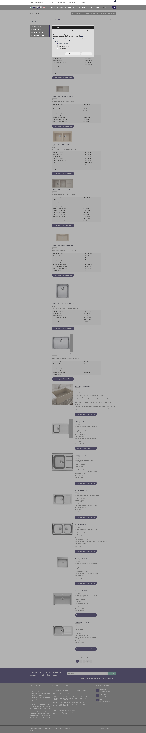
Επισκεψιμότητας (64, 46)
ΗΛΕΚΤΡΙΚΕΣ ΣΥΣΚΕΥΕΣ (37, 35)
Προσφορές (98, 7)
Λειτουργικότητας (64, 43)
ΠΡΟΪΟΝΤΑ (54, 7)
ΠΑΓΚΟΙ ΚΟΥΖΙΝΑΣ (36, 29)
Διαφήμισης (62, 48)
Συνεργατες (72, 7)
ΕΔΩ (82, 36)
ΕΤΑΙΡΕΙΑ (63, 7)
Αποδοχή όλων (87, 53)
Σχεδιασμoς (83, 7)
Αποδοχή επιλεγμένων (73, 53)
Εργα (90, 7)
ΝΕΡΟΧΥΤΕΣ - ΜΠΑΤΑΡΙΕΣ (38, 32)
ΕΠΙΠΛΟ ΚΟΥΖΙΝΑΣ (36, 26)
